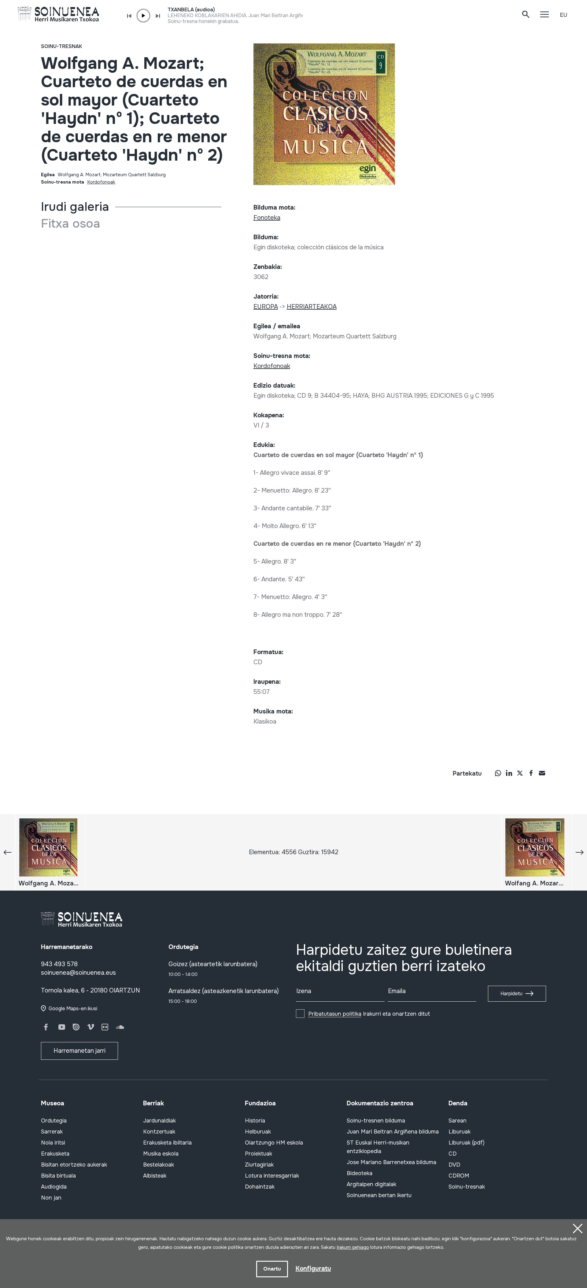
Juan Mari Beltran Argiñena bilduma (393, 1131)
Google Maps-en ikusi (73, 1008)
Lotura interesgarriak (272, 1175)
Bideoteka (359, 1173)
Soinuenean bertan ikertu (379, 1195)
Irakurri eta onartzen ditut (369, 1014)
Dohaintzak (260, 1186)
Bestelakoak (158, 1164)
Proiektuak (258, 1153)
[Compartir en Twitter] (520, 773)
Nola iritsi (53, 1142)
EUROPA (265, 307)
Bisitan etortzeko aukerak (74, 1164)
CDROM (459, 1175)
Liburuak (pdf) (467, 1142)
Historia (255, 1120)
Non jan (51, 1197)
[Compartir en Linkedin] (509, 773)
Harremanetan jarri (79, 1051)
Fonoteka (266, 217)
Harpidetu (511, 993)
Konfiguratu (313, 1268)
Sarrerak (52, 1131)
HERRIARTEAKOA (312, 307)
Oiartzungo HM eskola (274, 1142)
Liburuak (460, 1131)
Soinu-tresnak (61, 46)
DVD (454, 1164)
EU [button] (563, 15)
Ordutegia (54, 1120)
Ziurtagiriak (259, 1164)
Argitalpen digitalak (371, 1184)
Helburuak (258, 1131)
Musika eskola (161, 1153)
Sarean (458, 1120)
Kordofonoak (101, 182)
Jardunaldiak (159, 1120)
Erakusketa (55, 1153)
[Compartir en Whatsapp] (498, 773)
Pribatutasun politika (334, 1014)
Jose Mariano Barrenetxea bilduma (391, 1162)
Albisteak (154, 1175)
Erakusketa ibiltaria (167, 1142)
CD (452, 1153)
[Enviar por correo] (542, 773)
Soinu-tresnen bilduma (376, 1120)
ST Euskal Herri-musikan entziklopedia (378, 1147)
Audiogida (54, 1186)
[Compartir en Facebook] (531, 773)
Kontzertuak (159, 1131)
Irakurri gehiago (353, 1247)
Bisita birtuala (58, 1175)
